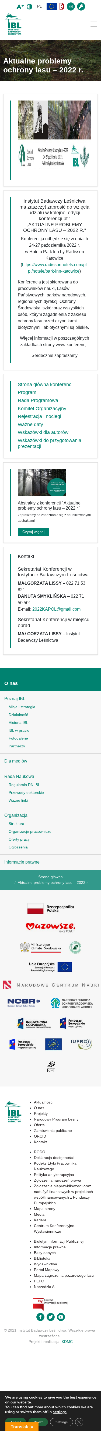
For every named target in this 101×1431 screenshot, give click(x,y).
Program (27, 392)
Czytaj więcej (33, 532)
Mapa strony (44, 1208)
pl (39, 6)
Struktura (16, 823)
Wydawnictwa (45, 1264)
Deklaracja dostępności (54, 1157)
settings (60, 1412)
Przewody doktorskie (26, 792)
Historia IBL (18, 722)
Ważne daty (30, 424)
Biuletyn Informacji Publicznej (58, 1241)
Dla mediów (15, 761)
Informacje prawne (22, 862)
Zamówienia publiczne (53, 1130)
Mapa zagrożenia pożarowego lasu (64, 1275)
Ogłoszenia (18, 847)
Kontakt (40, 1142)
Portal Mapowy (46, 1270)
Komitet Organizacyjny (42, 408)
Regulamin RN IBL (24, 785)
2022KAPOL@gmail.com (56, 609)
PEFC (39, 1281)
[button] (51, 6)
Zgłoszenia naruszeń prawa (57, 1180)
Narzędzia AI (44, 1287)
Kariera (40, 1220)
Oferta (39, 1125)
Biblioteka (42, 1258)
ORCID (40, 1136)
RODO (39, 1152)
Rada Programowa (38, 400)
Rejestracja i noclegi (39, 416)
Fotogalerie (18, 738)
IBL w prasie (19, 730)
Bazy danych (45, 1253)
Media (39, 1214)
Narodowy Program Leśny (56, 1119)
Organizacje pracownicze (30, 831)
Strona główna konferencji (46, 384)
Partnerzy (17, 746)
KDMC (67, 1341)
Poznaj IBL (14, 698)
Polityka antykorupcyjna (54, 1174)
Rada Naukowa (19, 776)
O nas (11, 683)
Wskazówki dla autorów (43, 432)
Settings (61, 1422)
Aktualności (43, 1102)
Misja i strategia (22, 707)
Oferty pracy (19, 839)
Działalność (18, 715)
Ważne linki (18, 800)
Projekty (41, 1113)
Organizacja (15, 815)
